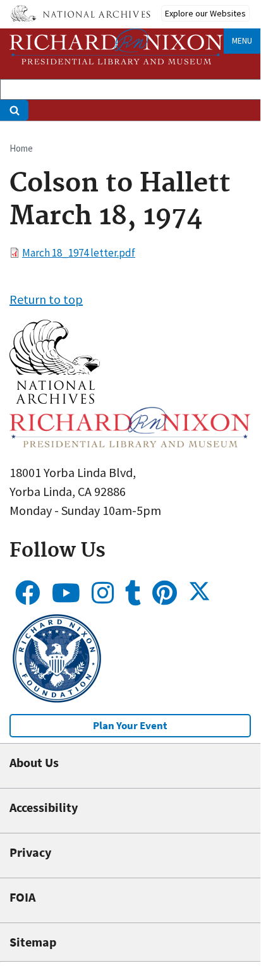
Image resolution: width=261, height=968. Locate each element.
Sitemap (32, 942)
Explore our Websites (205, 13)
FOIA (22, 897)
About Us (34, 762)
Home (21, 148)
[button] (54, 399)
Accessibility (43, 807)
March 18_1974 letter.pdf (78, 253)
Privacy (30, 852)
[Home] (116, 46)
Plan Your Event (130, 725)
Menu (242, 40)
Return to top (46, 299)
